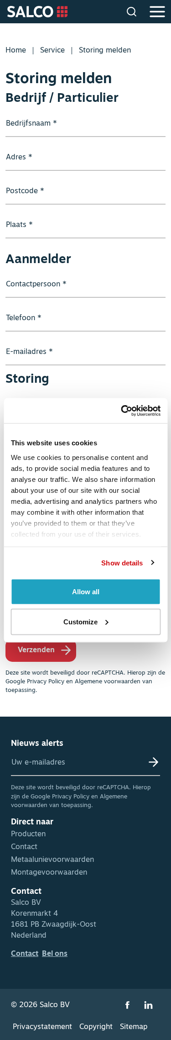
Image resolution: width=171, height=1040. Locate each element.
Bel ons (54, 954)
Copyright (96, 1027)
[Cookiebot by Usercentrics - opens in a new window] (122, 411)
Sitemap (133, 1027)
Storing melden (105, 50)
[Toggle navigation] (157, 11)
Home (15, 50)
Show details (122, 562)
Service (52, 50)
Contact (24, 847)
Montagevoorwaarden (49, 872)
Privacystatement (42, 1027)
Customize (80, 621)
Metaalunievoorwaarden (52, 860)
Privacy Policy (45, 682)
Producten (28, 834)
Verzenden (36, 650)
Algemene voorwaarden (107, 682)
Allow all (85, 592)
